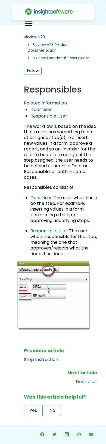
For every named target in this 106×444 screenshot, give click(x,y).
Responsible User (48, 116)
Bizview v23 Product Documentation (48, 47)
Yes (33, 410)
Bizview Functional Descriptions (61, 58)
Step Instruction (41, 359)
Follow (33, 70)
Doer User (41, 109)
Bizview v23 (34, 37)
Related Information (45, 103)
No (52, 410)
